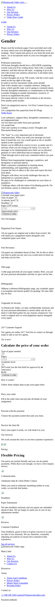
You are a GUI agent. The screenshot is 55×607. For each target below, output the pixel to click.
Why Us (10, 9)
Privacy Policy (13, 14)
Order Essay (6, 113)
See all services (8, 544)
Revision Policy (14, 585)
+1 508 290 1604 (8, 595)
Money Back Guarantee (17, 583)
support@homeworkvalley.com (31, 595)
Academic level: (8, 362)
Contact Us (12, 563)
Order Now (12, 17)
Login (20, 17)
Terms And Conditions (17, 578)
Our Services (12, 12)
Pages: (4, 356)
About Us (11, 7)
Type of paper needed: (11, 351)
